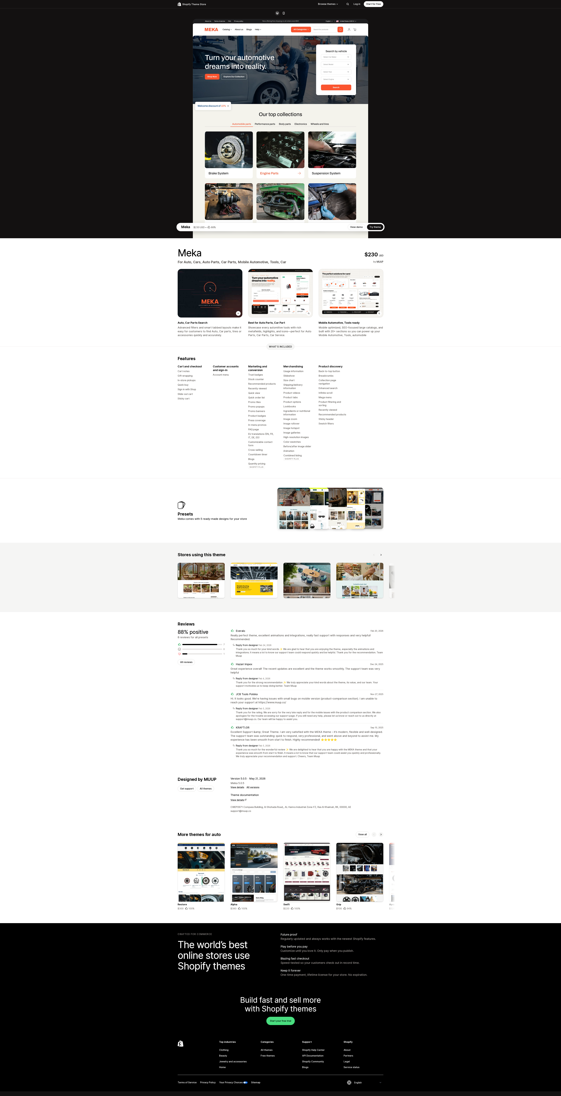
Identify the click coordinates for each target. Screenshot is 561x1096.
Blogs (305, 1067)
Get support (187, 788)
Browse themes (326, 3)
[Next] (381, 555)
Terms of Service (187, 1082)
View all (362, 834)
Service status (351, 1067)
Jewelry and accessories (233, 1061)
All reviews (186, 662)
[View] (201, 581)
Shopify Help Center (313, 1049)
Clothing (223, 1049)
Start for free (373, 3)
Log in (357, 3)
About (347, 1049)
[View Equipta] (312, 508)
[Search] (347, 4)
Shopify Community (313, 1061)
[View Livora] (330, 508)
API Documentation (312, 1055)
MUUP (380, 261)
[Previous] (374, 555)
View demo (356, 227)
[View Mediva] (293, 508)
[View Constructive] (348, 508)
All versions (252, 787)
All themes (206, 788)
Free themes (268, 1055)
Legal (347, 1061)
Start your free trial (280, 1020)
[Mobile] (283, 13)
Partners (348, 1055)
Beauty (223, 1055)
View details (237, 787)
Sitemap (255, 1082)
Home (222, 1067)
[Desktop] (277, 13)
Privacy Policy (208, 1082)
